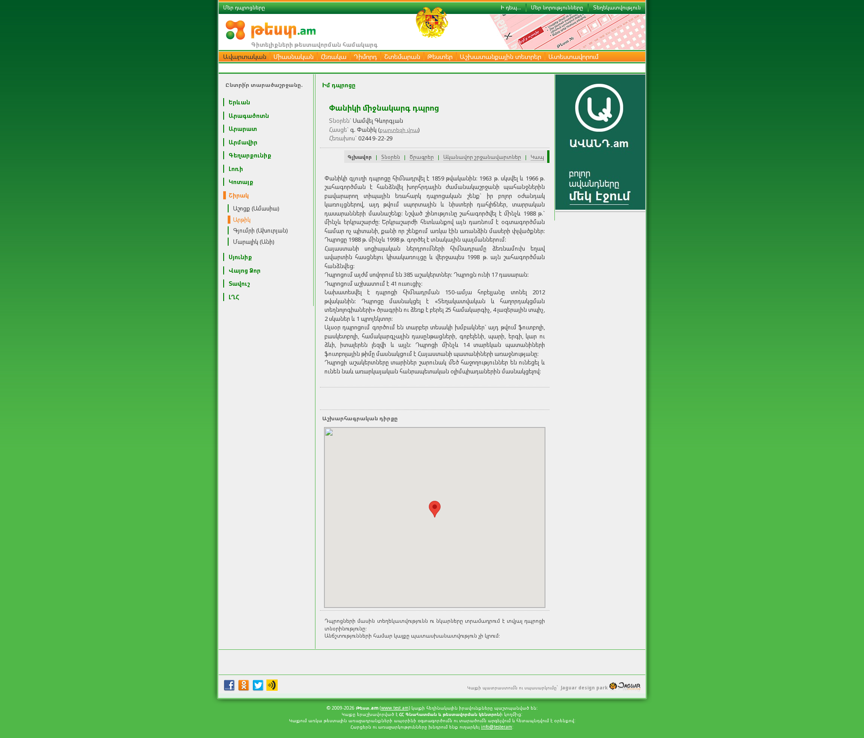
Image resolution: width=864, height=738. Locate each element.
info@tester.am (496, 727)
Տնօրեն (390, 156)
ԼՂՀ (234, 297)
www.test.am (395, 708)
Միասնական (294, 56)
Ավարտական (244, 56)
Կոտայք (241, 182)
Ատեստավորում (573, 56)
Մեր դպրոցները (244, 7)
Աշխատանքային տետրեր (500, 56)
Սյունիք (240, 257)
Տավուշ (239, 283)
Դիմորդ (365, 56)
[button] (435, 509)
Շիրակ (239, 195)
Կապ (537, 156)
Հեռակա (333, 56)
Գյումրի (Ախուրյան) (260, 230)
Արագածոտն (249, 116)
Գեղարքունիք (250, 155)
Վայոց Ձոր (245, 270)
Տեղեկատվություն (617, 7)
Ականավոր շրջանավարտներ (482, 156)
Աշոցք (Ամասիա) (256, 208)
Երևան (239, 102)
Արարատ (243, 129)
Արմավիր (243, 142)
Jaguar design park (584, 687)
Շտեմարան (402, 56)
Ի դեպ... (511, 7)
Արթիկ (242, 220)
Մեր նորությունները (557, 7)
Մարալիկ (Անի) (253, 242)
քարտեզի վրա (399, 129)
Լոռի (236, 169)
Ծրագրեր (422, 156)
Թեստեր (440, 56)
